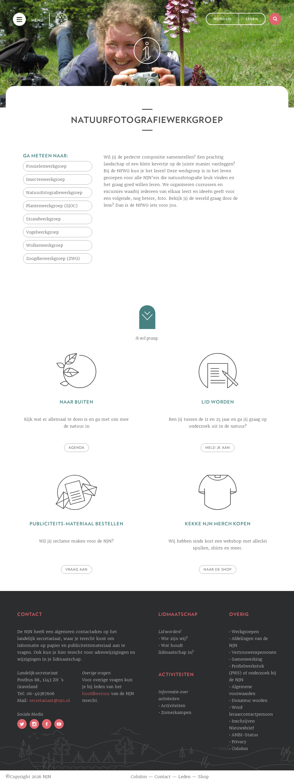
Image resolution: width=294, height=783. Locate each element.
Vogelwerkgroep (42, 232)
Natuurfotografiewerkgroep (54, 192)
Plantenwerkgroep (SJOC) (52, 205)
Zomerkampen (176, 712)
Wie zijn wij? (174, 638)
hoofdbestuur (96, 693)
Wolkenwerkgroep (44, 245)
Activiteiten (173, 705)
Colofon (240, 748)
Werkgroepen (245, 631)
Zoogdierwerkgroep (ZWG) (53, 258)
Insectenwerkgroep (45, 179)
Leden (252, 19)
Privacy (239, 741)
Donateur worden (249, 700)
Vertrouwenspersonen (254, 652)
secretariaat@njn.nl (49, 700)
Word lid (222, 19)
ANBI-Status (245, 734)
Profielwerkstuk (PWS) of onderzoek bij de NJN (252, 672)
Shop (203, 776)
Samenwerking (247, 659)
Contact (162, 776)
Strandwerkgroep (43, 219)
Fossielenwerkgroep (46, 166)
